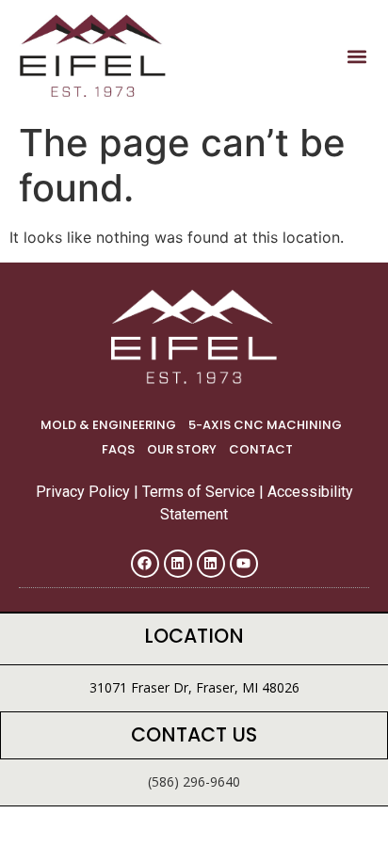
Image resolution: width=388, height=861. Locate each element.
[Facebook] (145, 564)
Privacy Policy (85, 492)
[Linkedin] (178, 564)
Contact (261, 449)
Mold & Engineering (108, 425)
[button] (356, 56)
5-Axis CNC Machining (265, 425)
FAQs (118, 449)
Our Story (182, 449)
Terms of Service (200, 492)
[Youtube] (244, 564)
